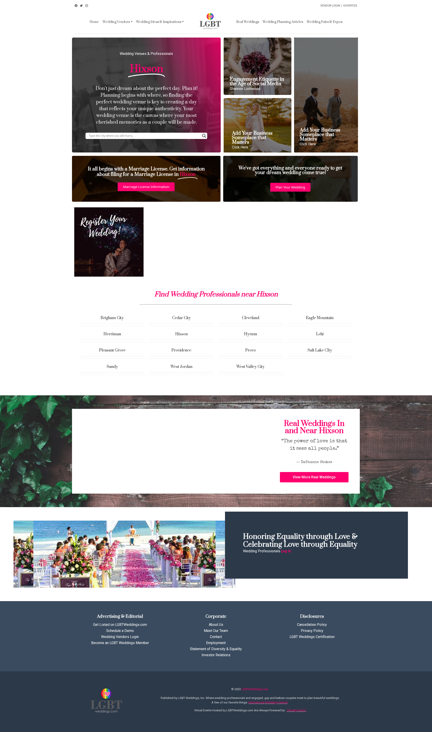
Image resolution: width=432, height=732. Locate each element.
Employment (216, 643)
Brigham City (112, 318)
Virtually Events (296, 710)
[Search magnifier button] (204, 136)
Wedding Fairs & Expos (324, 22)
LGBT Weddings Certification (312, 637)
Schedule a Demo (120, 631)
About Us (216, 624)
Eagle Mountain (319, 318)
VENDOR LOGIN (330, 5)
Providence (181, 350)
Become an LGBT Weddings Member (120, 643)
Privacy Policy (312, 631)
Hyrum (250, 334)
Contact (216, 637)
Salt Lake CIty (320, 350)
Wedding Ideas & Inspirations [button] (158, 22)
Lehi (320, 334)
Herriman (112, 334)
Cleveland (250, 318)
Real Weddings (247, 22)
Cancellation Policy (312, 624)
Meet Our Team (216, 631)
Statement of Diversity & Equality (216, 649)
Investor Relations (216, 655)
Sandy (112, 366)
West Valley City (250, 366)
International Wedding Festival (268, 702)
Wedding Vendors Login (120, 637)
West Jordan (181, 366)
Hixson (181, 334)
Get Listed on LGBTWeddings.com (120, 624)
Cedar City (181, 318)
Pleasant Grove (112, 350)
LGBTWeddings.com (254, 689)
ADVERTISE (350, 5)
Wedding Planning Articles (283, 22)
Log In (286, 551)
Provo (250, 350)
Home (94, 22)
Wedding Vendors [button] (116, 22)
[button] (146, 186)
